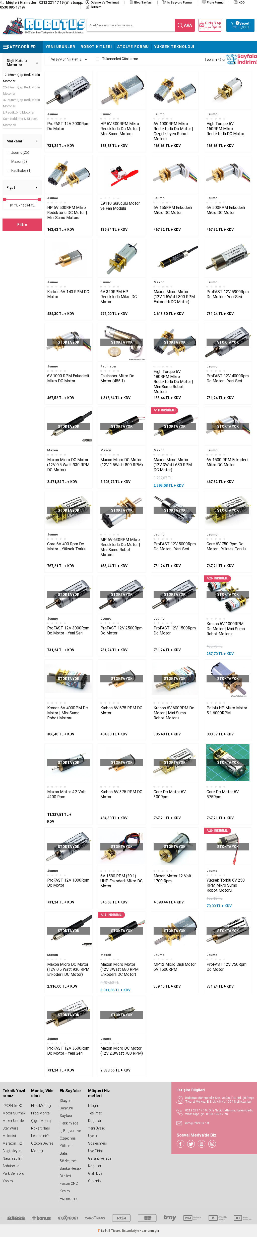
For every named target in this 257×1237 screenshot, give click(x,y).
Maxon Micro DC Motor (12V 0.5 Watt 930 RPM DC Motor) (68, 464)
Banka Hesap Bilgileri (70, 1172)
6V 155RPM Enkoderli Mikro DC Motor (173, 210)
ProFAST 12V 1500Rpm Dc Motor (175, 630)
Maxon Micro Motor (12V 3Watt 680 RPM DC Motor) (173, 464)
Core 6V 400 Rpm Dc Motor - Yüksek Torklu (66, 546)
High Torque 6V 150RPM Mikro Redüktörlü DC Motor (225, 128)
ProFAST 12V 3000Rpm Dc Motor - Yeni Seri (68, 630)
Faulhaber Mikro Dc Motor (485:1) (117, 378)
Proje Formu (215, 2)
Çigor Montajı (41, 1121)
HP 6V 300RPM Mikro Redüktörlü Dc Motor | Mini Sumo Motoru (120, 128)
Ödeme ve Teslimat (105, 2)
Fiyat (11, 187)
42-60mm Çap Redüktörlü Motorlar (21, 103)
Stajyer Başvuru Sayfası (66, 1108)
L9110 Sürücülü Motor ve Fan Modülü (120, 206)
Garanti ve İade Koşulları (99, 1162)
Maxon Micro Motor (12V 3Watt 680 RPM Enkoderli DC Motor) (119, 969)
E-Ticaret (114, 1230)
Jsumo (52, 114)
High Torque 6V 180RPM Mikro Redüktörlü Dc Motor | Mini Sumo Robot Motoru (173, 381)
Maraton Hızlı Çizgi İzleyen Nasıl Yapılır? (13, 1150)
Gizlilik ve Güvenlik (95, 1177)
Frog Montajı (41, 1113)
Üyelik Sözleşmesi (97, 1139)
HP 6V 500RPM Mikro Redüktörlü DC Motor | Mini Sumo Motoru (67, 212)
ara (188, 25)
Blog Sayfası (143, 2)
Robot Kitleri (96, 46)
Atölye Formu (133, 46)
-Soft (103, 1230)
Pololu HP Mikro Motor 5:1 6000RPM (227, 710)
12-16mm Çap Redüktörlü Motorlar (21, 78)
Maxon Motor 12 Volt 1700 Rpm (172, 878)
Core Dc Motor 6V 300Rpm (170, 794)
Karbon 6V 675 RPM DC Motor (121, 710)
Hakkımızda (69, 1123)
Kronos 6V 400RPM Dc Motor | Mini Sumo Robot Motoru (67, 713)
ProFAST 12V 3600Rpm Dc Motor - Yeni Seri (68, 1051)
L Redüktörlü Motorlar (18, 112)
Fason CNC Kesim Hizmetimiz (69, 1191)
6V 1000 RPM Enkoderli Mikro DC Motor (68, 378)
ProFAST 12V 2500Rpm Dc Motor (121, 630)
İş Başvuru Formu (179, 2)
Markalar (15, 141)
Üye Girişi (95, 1151)
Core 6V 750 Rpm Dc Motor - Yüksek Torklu (226, 546)
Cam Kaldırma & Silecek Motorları (20, 122)
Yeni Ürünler (60, 46)
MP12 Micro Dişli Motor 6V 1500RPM (175, 967)
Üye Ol (216, 27)
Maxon (159, 282)
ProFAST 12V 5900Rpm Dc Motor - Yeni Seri (228, 294)
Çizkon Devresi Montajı (42, 1147)
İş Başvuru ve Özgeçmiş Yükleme (70, 1138)
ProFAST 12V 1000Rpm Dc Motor (68, 883)
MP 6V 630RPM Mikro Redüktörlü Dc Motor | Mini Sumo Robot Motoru (120, 547)
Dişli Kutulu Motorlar (17, 63)
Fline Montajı (41, 1106)
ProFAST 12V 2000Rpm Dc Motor (68, 126)
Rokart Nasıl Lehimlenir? (40, 1132)
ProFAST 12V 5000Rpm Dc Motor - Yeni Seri (175, 546)
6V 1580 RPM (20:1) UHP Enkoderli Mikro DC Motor (121, 881)
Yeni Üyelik (96, 1128)
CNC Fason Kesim (64, 59)
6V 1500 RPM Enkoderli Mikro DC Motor (227, 462)
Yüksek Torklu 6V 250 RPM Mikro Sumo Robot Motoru (226, 885)
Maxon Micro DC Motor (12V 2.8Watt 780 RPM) (121, 1051)
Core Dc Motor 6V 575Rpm (223, 794)
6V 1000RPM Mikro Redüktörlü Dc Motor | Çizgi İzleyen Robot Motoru (173, 131)
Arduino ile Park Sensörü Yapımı (13, 1173)
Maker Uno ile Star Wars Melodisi (13, 1128)
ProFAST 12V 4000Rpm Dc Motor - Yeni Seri (228, 378)
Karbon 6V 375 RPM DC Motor (121, 794)
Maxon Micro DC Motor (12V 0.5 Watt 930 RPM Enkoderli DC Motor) (68, 969)
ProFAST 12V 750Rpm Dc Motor (226, 967)
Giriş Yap (213, 23)
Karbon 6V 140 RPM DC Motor (68, 294)
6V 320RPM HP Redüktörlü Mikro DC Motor (118, 296)
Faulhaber (108, 366)
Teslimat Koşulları (95, 1117)
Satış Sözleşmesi (69, 1157)
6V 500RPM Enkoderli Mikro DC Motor (226, 210)
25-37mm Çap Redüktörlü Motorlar (21, 90)
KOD (242, 2)
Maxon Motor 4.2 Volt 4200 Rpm (66, 794)
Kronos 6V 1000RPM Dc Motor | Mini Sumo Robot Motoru (226, 628)
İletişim (96, 7)
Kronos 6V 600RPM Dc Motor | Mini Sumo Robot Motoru (174, 713)
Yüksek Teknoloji (174, 46)
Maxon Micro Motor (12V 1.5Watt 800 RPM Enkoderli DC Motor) (174, 296)
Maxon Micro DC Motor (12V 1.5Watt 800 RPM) (121, 462)
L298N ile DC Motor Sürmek (14, 1109)
